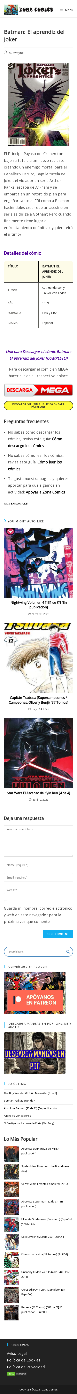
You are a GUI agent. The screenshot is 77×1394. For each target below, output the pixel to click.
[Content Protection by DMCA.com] (17, 1373)
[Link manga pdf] (35, 1053)
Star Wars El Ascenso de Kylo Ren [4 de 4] (38, 793)
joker (25, 503)
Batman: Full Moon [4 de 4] (20, 1100)
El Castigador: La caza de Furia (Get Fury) (29, 1123)
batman (16, 503)
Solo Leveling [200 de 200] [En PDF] (42, 1237)
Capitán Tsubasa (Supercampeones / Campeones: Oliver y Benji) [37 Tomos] (38, 699)
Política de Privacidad (26, 1366)
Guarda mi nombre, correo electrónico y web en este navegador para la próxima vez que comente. (38, 915)
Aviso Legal (17, 1353)
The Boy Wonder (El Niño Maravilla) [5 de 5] (30, 1093)
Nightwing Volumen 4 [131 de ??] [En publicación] (38, 604)
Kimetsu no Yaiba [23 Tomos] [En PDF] (44, 1254)
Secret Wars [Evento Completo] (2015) (44, 1184)
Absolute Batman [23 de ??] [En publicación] (30, 1108)
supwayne (16, 53)
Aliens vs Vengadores (17, 1116)
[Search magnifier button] (68, 952)
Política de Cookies (23, 1360)
